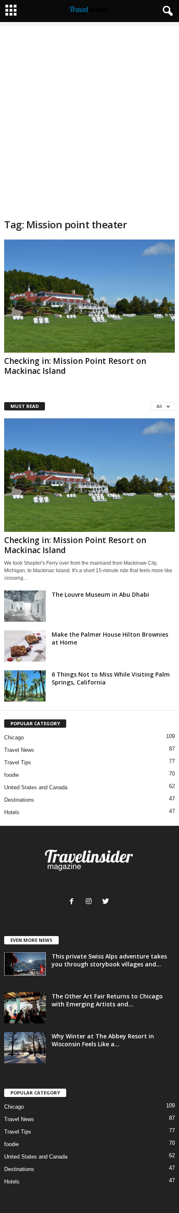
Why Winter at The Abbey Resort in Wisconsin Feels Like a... (103, 1040)
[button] (166, 11)
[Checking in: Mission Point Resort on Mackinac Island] (89, 296)
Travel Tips (17, 762)
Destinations (19, 800)
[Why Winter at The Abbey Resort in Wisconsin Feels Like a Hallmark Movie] (25, 1047)
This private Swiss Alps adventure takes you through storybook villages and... (109, 960)
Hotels (12, 812)
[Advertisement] (89, 115)
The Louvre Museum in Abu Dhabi (100, 594)
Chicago (14, 737)
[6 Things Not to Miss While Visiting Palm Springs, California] (25, 686)
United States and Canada (35, 787)
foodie (11, 775)
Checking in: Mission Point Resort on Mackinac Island (75, 366)
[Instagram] (90, 902)
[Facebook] (73, 902)
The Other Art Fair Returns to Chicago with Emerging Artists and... (107, 1000)
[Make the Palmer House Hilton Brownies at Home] (25, 646)
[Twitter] (106, 902)
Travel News (19, 750)
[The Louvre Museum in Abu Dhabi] (25, 606)
